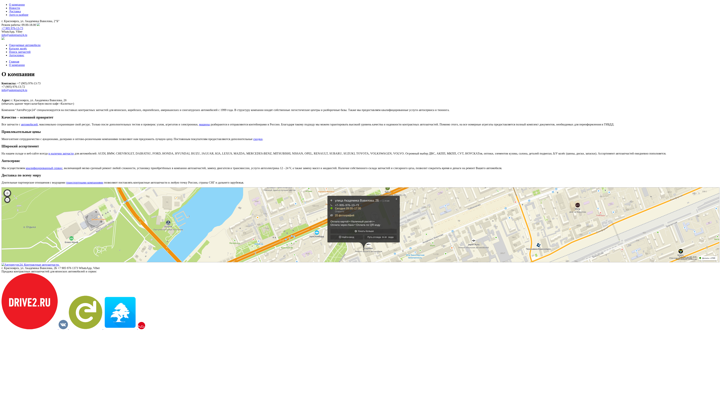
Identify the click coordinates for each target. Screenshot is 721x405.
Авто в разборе (18, 14)
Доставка (15, 11)
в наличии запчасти (61, 153)
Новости (14, 8)
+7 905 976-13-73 (12, 28)
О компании (17, 4)
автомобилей (29, 124)
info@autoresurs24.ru (14, 35)
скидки (257, 139)
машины (204, 124)
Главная (14, 61)
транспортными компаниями (84, 182)
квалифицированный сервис (44, 168)
